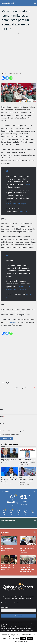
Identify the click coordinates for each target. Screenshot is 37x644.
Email (2, 416)
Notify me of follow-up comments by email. (12, 431)
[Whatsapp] (11, 78)
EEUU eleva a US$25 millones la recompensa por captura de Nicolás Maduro (27, 460)
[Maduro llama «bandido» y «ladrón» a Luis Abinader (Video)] (9, 471)
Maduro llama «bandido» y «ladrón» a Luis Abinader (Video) (9, 479)
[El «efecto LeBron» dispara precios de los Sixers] (9, 559)
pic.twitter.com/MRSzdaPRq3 (16, 289)
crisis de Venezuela (27, 319)
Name (2, 409)
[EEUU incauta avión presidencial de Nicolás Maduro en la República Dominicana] (27, 471)
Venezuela (18, 107)
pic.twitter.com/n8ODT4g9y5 (16, 203)
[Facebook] (3, 78)
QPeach (5, 73)
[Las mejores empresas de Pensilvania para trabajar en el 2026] (28, 540)
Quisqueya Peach (10, 322)
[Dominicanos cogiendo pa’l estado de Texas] (9, 540)
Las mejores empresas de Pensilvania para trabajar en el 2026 (27, 548)
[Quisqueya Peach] (8, 3)
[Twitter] (7, 78)
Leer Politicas (18, 641)
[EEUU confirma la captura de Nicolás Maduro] (9, 453)
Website (2, 423)
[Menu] (35, 4)
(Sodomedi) (4, 625)
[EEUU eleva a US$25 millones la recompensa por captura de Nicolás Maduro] (27, 453)
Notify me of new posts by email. (10, 434)
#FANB (28, 184)
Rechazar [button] (30, 638)
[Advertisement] (18, 52)
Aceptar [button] (23, 638)
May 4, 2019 (24, 211)
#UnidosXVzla (24, 286)
